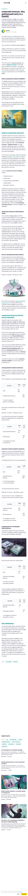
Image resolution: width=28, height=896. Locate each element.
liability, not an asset (14, 156)
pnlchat (8, 30)
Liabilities (4, 746)
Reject (18, 894)
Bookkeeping (4, 8)
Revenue (4, 744)
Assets (20, 739)
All (7, 739)
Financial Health (6, 741)
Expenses (18, 744)
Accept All (24, 894)
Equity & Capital (16, 741)
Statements (11, 744)
